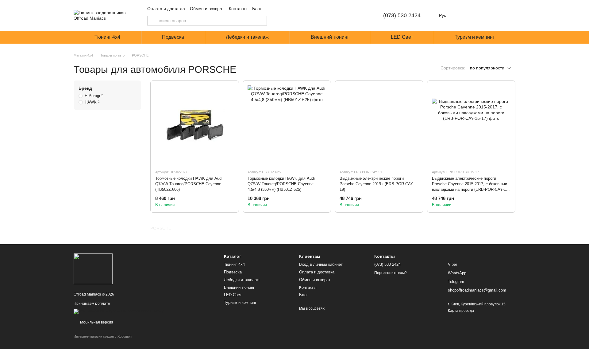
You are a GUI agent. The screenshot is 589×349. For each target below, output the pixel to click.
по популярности (487, 67)
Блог (256, 8)
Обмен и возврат (207, 8)
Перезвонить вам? (390, 273)
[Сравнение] (463, 15)
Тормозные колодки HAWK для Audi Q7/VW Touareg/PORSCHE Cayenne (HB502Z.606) (188, 184)
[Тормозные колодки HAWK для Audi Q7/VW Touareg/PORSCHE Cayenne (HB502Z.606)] (194, 124)
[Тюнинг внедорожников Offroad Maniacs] (93, 268)
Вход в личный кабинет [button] (321, 264)
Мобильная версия (96, 322)
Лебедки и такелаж (247, 37)
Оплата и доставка (166, 8)
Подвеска (173, 37)
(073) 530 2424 (402, 15)
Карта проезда (461, 310)
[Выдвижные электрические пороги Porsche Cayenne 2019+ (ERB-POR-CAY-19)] (379, 124)
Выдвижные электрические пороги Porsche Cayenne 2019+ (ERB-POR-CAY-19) (377, 184)
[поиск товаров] (152, 20)
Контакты (238, 8)
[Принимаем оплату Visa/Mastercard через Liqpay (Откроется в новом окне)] (119, 311)
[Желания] (478, 15)
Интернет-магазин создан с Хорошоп (103, 336)
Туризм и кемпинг (475, 37)
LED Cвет (402, 37)
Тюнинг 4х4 (107, 37)
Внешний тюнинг (330, 37)
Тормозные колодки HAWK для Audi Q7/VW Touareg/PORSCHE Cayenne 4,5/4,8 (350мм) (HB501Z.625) (281, 184)
